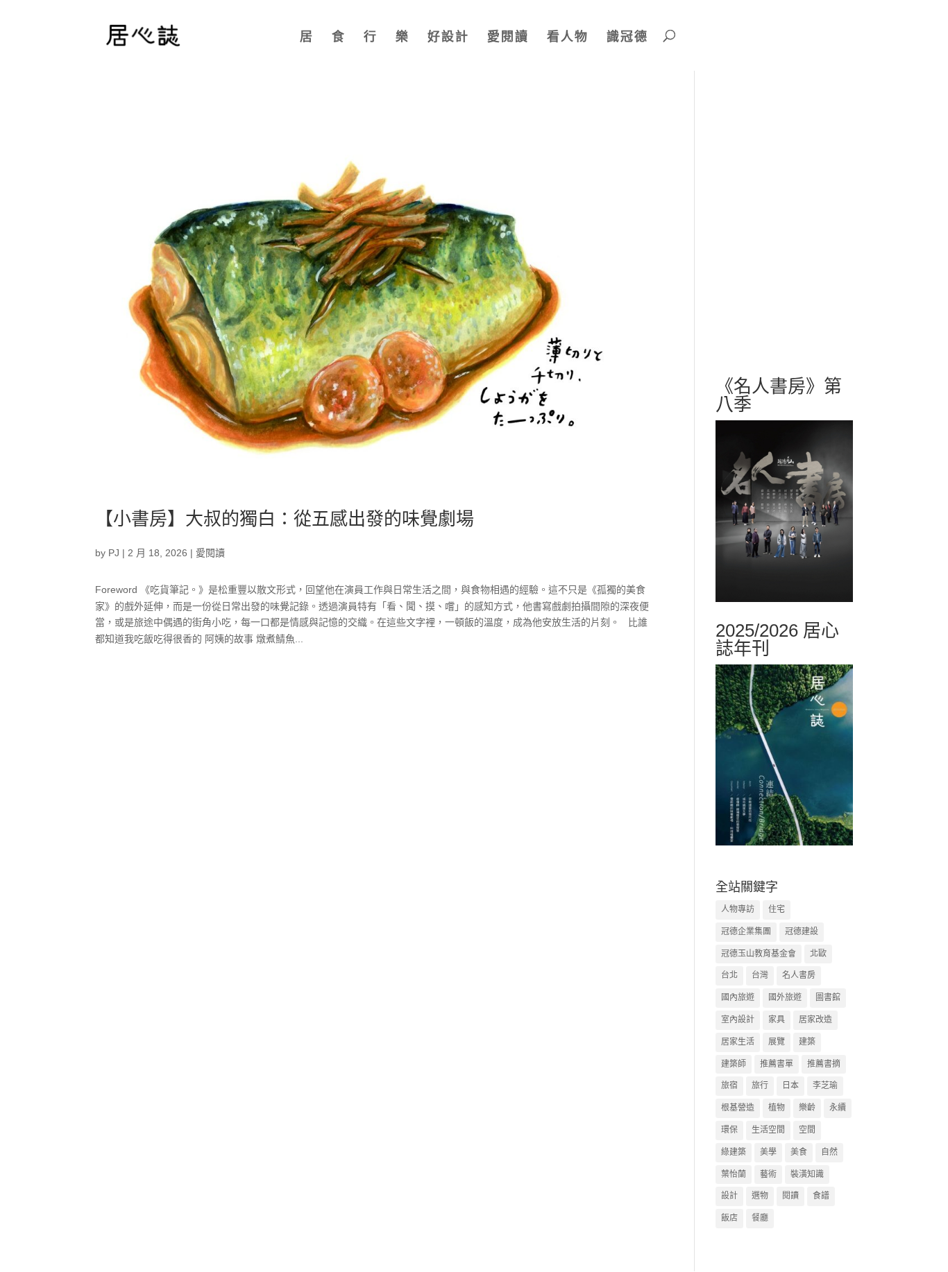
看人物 (568, 37)
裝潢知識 (807, 1174)
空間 (807, 1130)
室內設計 (737, 1019)
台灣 (760, 975)
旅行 (760, 1085)
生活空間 (768, 1130)
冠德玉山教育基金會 (758, 954)
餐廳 (760, 1218)
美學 (768, 1152)
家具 (776, 1019)
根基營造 (737, 1107)
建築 (807, 1042)
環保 (729, 1130)
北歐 (818, 954)
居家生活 (737, 1042)
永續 (837, 1107)
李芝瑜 (825, 1085)
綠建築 (733, 1152)
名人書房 (798, 975)
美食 (798, 1152)
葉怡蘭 (733, 1174)
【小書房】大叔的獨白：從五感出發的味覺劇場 (284, 518)
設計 (729, 1196)
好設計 (448, 37)
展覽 (776, 1042)
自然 (829, 1152)
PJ (113, 552)
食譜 (821, 1196)
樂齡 (807, 1107)
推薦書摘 (823, 1064)
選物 (760, 1196)
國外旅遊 (785, 997)
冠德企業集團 (746, 931)
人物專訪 (737, 909)
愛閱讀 (508, 37)
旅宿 (729, 1085)
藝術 (768, 1174)
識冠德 (627, 37)
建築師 (733, 1064)
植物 (776, 1107)
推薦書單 (776, 1064)
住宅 (776, 909)
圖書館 (827, 997)
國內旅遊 (737, 997)
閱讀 (790, 1196)
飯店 (729, 1218)
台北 (729, 975)
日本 (790, 1085)
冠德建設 (801, 931)
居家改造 (815, 1019)
